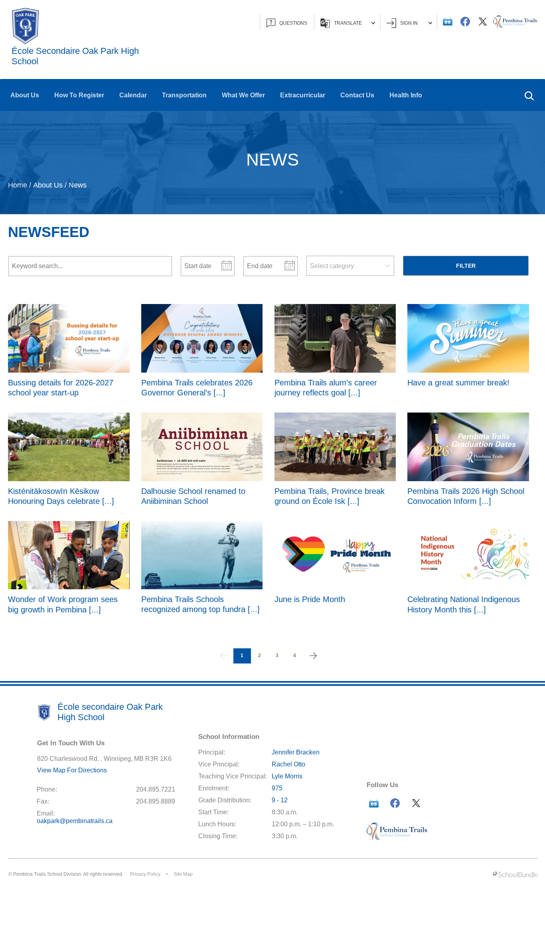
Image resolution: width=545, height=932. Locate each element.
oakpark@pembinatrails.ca (75, 820)
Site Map (183, 874)
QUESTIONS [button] (293, 23)
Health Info (405, 95)
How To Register (79, 95)
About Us (24, 95)
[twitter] (483, 21)
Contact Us (357, 95)
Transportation (184, 95)
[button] (529, 95)
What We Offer (243, 95)
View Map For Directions (72, 770)
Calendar (133, 95)
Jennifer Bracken (296, 752)
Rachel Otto (288, 764)
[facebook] (465, 21)
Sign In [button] (409, 23)
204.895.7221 (155, 789)
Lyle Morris (287, 776)
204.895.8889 (155, 801)
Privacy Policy (145, 874)
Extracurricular (302, 95)
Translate (348, 23)
